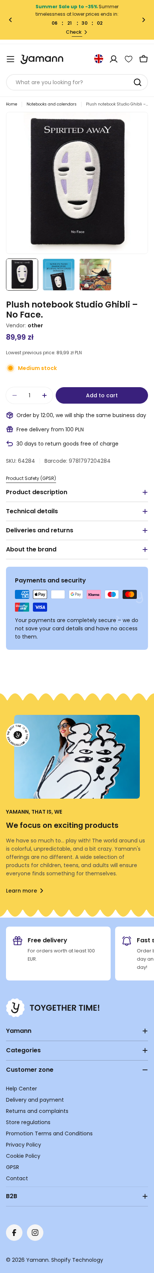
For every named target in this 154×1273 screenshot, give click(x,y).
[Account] (113, 59)
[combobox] (77, 82)
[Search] (137, 82)
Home (11, 104)
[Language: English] (98, 58)
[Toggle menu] (10, 59)
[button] (10, 19)
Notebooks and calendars (52, 104)
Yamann (37, 1260)
